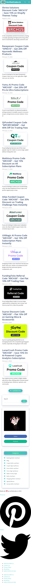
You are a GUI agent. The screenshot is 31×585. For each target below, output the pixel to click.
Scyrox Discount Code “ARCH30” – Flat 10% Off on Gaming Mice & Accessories (14, 315)
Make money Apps (12, 473)
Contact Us (7, 565)
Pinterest (15, 441)
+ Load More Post (16, 390)
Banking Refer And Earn (13, 458)
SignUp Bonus (10, 481)
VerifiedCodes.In (13, 2)
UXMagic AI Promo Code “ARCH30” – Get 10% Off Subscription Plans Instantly (14, 239)
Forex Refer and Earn (12, 468)
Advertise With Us (9, 563)
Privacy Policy (7, 567)
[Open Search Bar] (25, 2)
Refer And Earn (11, 476)
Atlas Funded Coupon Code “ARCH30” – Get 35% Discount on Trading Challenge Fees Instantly (15, 200)
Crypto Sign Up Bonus (13, 466)
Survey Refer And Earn (13, 484)
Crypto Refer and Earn (13, 463)
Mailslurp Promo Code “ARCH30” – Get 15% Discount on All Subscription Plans (13, 162)
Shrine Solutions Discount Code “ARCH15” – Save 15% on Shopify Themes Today (15, 11)
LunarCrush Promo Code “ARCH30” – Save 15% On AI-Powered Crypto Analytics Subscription (15, 354)
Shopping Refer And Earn (14, 479)
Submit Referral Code (10, 571)
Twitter (15, 436)
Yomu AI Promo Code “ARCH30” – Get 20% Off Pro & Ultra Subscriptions (15, 87)
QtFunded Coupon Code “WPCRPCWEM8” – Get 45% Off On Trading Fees (15, 125)
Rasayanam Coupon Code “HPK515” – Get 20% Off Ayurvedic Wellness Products (15, 50)
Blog (8, 460)
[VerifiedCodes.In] (3, 2)
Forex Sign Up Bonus (12, 471)
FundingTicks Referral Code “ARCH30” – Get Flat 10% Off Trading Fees (15, 278)
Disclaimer (7, 569)
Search (6, 399)
